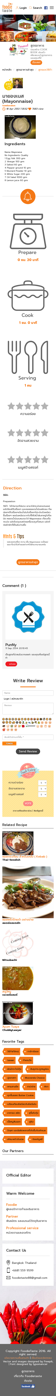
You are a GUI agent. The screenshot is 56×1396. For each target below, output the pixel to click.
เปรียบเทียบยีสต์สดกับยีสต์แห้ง (21, 1104)
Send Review (28, 751)
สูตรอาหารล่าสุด (25, 70)
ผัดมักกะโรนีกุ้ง (14, 1069)
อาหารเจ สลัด (13, 1113)
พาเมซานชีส (12, 1086)
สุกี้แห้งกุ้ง (33, 1113)
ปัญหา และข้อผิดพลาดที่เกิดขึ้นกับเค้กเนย (26, 1130)
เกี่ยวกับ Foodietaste (28, 1376)
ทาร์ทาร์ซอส (33, 1051)
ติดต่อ (28, 1381)
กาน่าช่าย (31, 1086)
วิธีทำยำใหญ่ (13, 1051)
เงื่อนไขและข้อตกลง (41, 1358)
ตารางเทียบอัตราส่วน (22, 810)
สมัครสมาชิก (17, 698)
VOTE (28, 803)
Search (37, 7)
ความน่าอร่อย (16, 782)
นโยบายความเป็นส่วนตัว (16, 1358)
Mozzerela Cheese (35, 1077)
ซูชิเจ (31, 1121)
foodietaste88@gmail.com (29, 1278)
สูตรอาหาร (28, 1371)
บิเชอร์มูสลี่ (37, 1139)
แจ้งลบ (12, 664)
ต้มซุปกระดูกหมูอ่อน (39, 1069)
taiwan (10, 1060)
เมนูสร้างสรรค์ (16, 794)
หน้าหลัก (7, 70)
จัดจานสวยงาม (17, 788)
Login (23, 7)
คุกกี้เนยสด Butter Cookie (20, 1095)
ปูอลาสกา (11, 1077)
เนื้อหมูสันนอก (13, 1121)
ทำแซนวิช (27, 1060)
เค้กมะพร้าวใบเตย (15, 1139)
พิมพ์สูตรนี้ (38, 810)
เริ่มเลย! (36, 62)
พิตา (46, 1086)
